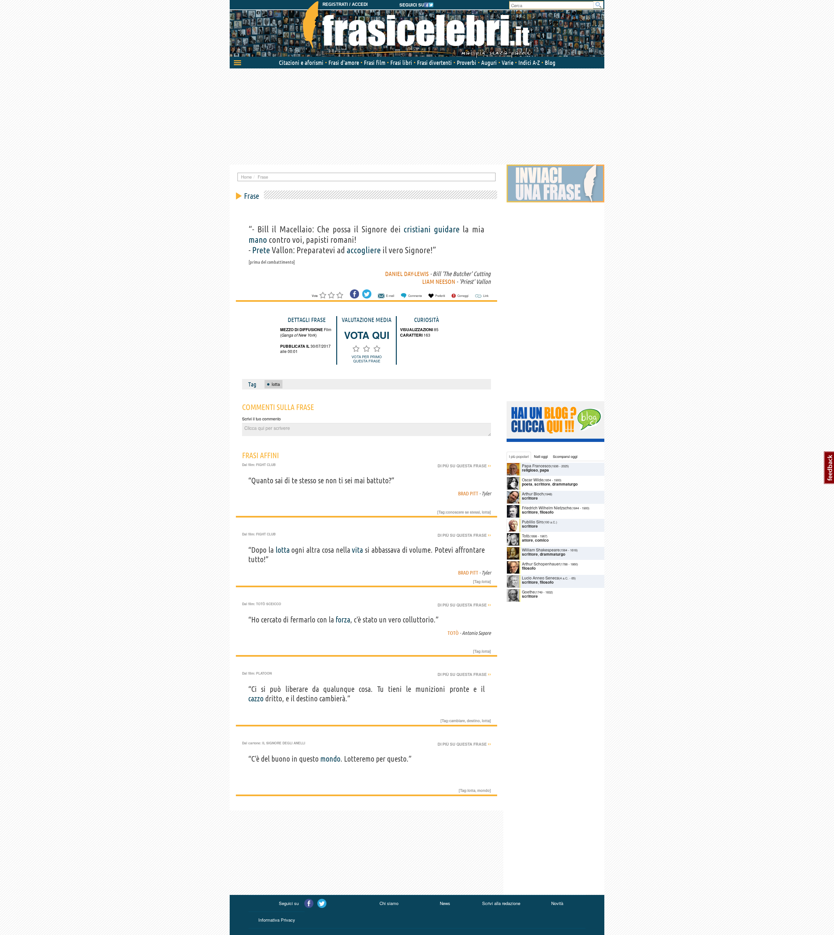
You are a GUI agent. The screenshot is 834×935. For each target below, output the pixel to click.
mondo (330, 758)
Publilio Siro (532, 521)
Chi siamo (389, 903)
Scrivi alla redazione (501, 903)
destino (473, 720)
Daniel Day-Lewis (407, 273)
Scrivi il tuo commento (261, 418)
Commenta (415, 296)
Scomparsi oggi (565, 456)
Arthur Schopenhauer (541, 563)
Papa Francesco (536, 465)
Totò (453, 633)
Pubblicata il (294, 346)
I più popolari (519, 456)
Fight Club (266, 464)
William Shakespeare (541, 549)
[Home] (417, 29)
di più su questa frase (464, 466)
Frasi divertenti (434, 62)
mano (258, 239)
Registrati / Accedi (345, 4)
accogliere (364, 250)
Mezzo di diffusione (301, 329)
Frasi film (374, 62)
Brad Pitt (468, 493)
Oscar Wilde (532, 479)
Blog (550, 62)
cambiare (457, 720)
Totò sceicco (268, 604)
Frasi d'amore (343, 62)
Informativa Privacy (276, 920)
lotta (486, 512)
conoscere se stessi (463, 512)
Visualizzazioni (416, 329)
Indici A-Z (529, 62)
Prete (261, 250)
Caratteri (411, 335)
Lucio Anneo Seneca (540, 577)
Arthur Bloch (533, 493)
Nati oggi (541, 456)
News (445, 903)
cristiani (417, 229)
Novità (557, 903)
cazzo (256, 698)
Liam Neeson (438, 281)
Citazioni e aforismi (301, 62)
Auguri (489, 62)
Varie (507, 62)
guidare (447, 229)
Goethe (528, 591)
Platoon (264, 673)
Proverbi (466, 62)
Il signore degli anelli (283, 743)
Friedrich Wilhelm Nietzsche (546, 507)
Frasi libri (401, 62)
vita (357, 550)
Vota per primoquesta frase (367, 358)
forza (343, 619)
